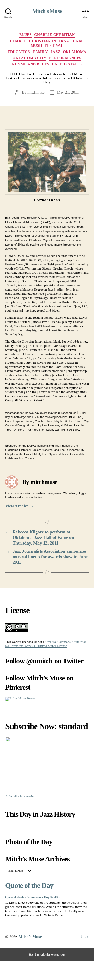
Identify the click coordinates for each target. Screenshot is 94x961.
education (19, 52)
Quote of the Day (29, 885)
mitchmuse (36, 92)
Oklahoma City (29, 58)
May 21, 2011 (68, 92)
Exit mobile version (47, 954)
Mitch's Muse (47, 11)
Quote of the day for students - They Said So (32, 897)
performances (65, 58)
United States (67, 64)
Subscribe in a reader (20, 796)
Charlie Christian (54, 35)
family (40, 52)
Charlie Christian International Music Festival (47, 43)
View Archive (19, 506)
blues (25, 35)
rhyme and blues (30, 64)
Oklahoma (74, 52)
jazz (55, 52)
